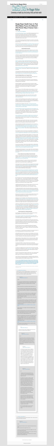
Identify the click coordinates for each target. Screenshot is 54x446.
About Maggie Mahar (15, 17)
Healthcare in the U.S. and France (32, 260)
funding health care (26, 260)
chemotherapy (21, 263)
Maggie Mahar (24, 31)
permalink (20, 264)
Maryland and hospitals (28, 261)
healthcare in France (25, 263)
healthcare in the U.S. (30, 263)
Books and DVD (21, 17)
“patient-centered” (29, 248)
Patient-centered (28, 262)
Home (11, 17)
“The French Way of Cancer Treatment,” (21, 33)
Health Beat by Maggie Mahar (18, 4)
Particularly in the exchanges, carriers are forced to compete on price (27, 190)
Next (43, 19)
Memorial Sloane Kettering (20, 262)
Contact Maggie (26, 17)
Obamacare (24, 262)
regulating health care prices (33, 262)
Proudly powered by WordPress (27, 443)
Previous (11, 19)
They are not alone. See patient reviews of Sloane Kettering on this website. (25, 215)
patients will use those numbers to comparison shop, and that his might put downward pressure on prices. (26, 174)
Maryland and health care (23, 261)
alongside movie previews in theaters (23, 65)
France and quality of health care (20, 260)
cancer (18, 263)
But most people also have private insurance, (24, 62)
